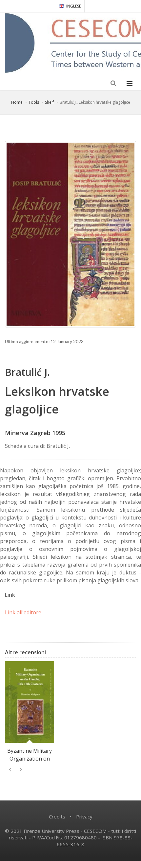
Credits (57, 816)
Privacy (84, 816)
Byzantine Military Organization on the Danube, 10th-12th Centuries (29, 762)
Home (17, 102)
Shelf (49, 102)
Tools (34, 102)
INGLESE (73, 6)
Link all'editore (23, 612)
